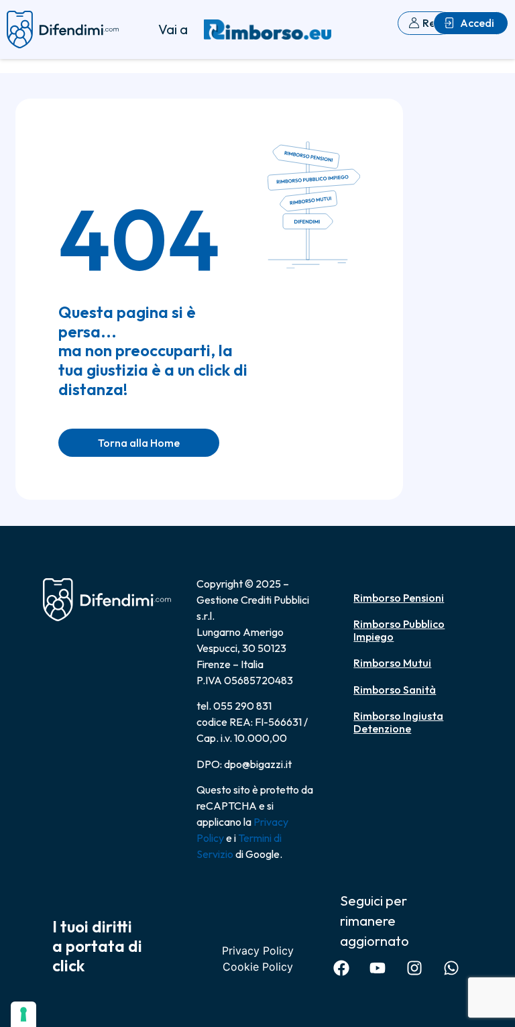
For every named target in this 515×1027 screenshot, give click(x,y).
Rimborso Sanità (394, 689)
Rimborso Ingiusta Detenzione (398, 722)
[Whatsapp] (451, 968)
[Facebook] (341, 968)
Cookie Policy (258, 966)
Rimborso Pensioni (398, 597)
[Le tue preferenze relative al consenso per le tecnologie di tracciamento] (23, 1014)
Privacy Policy (258, 950)
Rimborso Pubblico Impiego (399, 630)
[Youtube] (378, 968)
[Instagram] (415, 968)
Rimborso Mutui (392, 662)
